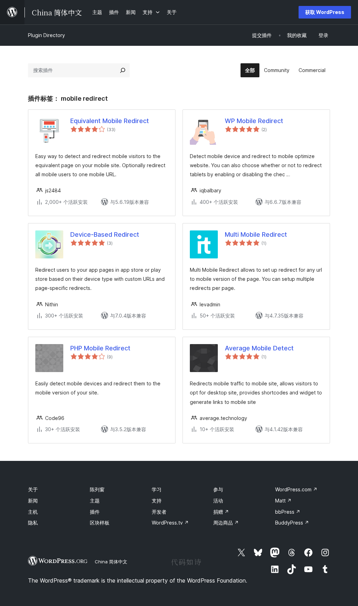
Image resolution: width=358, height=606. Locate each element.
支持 (157, 501)
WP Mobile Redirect (254, 120)
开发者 (159, 512)
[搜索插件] (123, 70)
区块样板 (99, 523)
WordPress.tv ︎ (170, 523)
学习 (157, 489)
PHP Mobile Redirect (100, 348)
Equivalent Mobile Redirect (109, 120)
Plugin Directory (46, 35)
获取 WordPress (324, 12)
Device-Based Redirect (104, 234)
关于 (33, 489)
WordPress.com (296, 489)
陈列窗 (97, 489)
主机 (33, 512)
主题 (95, 501)
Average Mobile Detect (259, 348)
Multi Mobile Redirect (256, 234)
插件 (95, 512)
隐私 (33, 523)
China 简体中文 (111, 561)
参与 (218, 489)
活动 (218, 501)
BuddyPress (292, 523)
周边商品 (226, 523)
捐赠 (221, 512)
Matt (283, 501)
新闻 (33, 501)
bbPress (287, 512)
